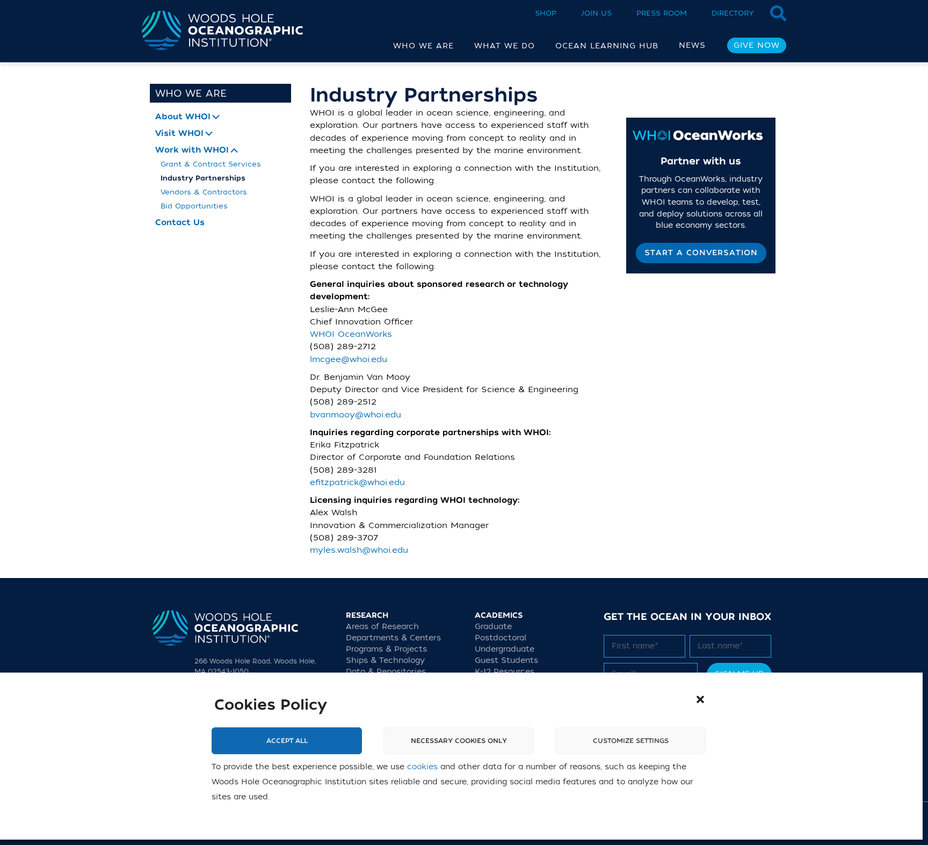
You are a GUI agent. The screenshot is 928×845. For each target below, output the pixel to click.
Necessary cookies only (459, 740)
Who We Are (191, 93)
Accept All (287, 740)
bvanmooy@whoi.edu (355, 414)
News (692, 45)
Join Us (596, 13)
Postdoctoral (500, 638)
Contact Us (180, 222)
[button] (700, 699)
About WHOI (183, 116)
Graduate (493, 627)
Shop (545, 13)
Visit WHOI (179, 133)
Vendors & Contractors (204, 192)
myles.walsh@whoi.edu (359, 550)
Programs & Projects (386, 649)
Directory (733, 13)
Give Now (757, 45)
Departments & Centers (393, 638)
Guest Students (506, 660)
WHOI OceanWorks (351, 334)
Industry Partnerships (203, 178)
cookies (422, 767)
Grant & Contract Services (211, 164)
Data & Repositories (386, 672)
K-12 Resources (504, 672)
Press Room (661, 13)
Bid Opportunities (194, 206)
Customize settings (631, 740)
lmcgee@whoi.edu (348, 359)
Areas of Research (382, 627)
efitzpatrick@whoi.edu (357, 482)
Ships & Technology (385, 660)
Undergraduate (504, 649)
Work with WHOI (192, 150)
